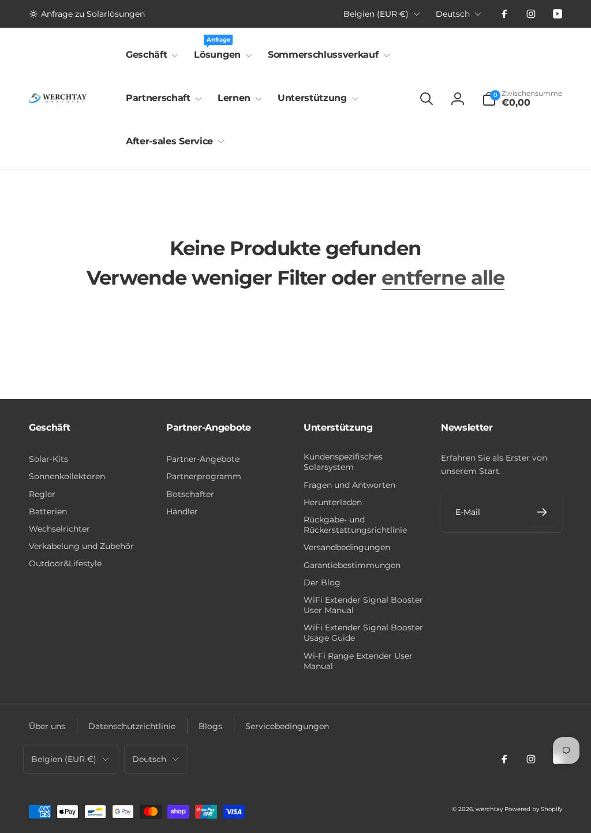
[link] (87, 14)
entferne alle (442, 278)
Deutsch (453, 14)
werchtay (489, 809)
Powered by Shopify (533, 809)
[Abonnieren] (542, 512)
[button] (149, 55)
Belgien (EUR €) (376, 14)
